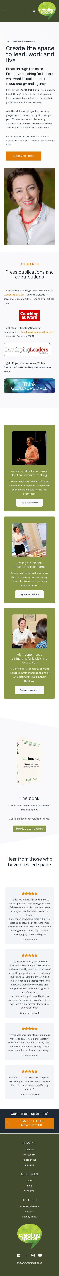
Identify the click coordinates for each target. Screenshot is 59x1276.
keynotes (29, 1149)
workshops (29, 1154)
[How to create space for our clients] (29, 315)
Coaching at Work (15, 294)
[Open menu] (5, 11)
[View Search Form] (33, 10)
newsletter (29, 1190)
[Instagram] (33, 1255)
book (29, 1180)
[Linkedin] (19, 1255)
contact (29, 1211)
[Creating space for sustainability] (29, 349)
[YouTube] (40, 1255)
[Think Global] (29, 385)
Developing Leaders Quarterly (37, 331)
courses (29, 1164)
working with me (29, 1206)
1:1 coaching (29, 1159)
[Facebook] (25, 1255)
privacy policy (29, 1216)
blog (29, 1185)
